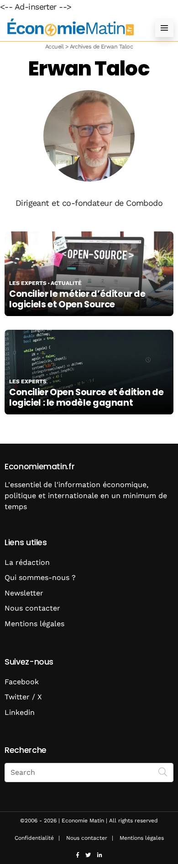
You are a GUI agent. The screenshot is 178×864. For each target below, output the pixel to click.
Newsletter (24, 593)
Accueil (54, 46)
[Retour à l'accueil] (71, 27)
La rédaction (27, 562)
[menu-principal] (164, 28)
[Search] (162, 771)
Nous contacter (32, 608)
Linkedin (20, 712)
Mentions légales (34, 623)
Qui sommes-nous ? (40, 577)
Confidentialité (34, 838)
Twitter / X (23, 696)
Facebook (22, 681)
